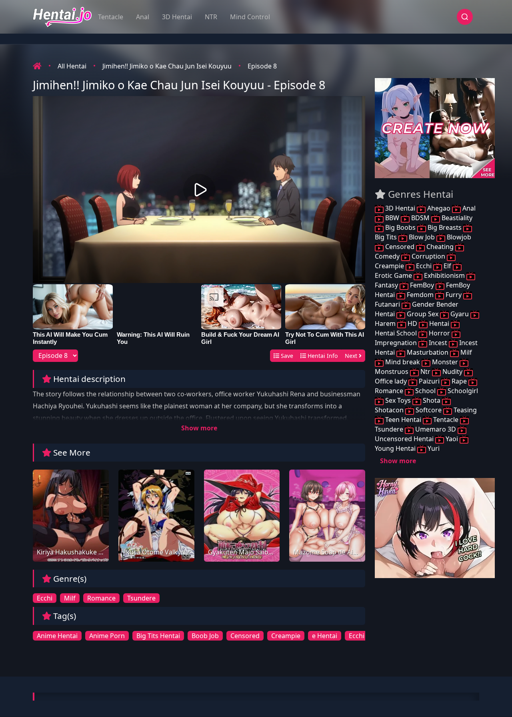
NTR (211, 16)
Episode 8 (262, 66)
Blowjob (458, 237)
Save (286, 356)
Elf (447, 265)
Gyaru (459, 313)
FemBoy (422, 285)
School (425, 390)
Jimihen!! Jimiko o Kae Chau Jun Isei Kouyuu (167, 66)
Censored (245, 635)
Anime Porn (107, 635)
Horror (439, 333)
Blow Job (421, 237)
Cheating (440, 246)
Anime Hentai (57, 635)
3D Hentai (177, 16)
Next (352, 356)
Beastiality (456, 217)
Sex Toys (398, 400)
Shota (431, 400)
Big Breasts (444, 227)
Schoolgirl (462, 390)
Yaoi (452, 438)
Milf (70, 598)
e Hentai (324, 635)
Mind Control (250, 16)
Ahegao (439, 208)
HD (412, 323)
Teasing (464, 410)
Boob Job (205, 635)
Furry (453, 294)
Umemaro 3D (436, 429)
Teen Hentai (403, 419)
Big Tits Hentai (158, 635)
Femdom (420, 294)
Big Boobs (400, 227)
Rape (459, 381)
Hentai (439, 323)
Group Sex (422, 313)
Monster (445, 361)
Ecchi (44, 598)
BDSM (420, 217)
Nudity (452, 371)
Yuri (433, 448)
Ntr (425, 371)
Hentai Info (322, 356)
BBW (392, 217)
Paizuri (429, 381)
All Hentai (72, 66)
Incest (438, 342)
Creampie (285, 635)
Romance (101, 598)
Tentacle (110, 16)
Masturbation (427, 352)
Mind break (403, 361)
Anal (142, 16)
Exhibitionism (444, 275)
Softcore (428, 410)
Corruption (428, 256)
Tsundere (141, 598)
